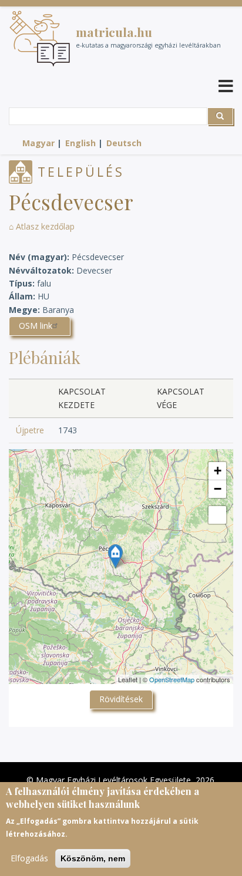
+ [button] (217, 470)
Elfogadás (29, 858)
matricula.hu (114, 31)
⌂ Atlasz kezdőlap (42, 226)
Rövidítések (121, 699)
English (80, 143)
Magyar (38, 143)
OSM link (35, 325)
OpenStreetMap (171, 679)
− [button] (217, 488)
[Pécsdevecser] (115, 556)
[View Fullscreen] (217, 515)
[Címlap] (39, 38)
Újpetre (30, 430)
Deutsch (124, 143)
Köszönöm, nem (92, 858)
